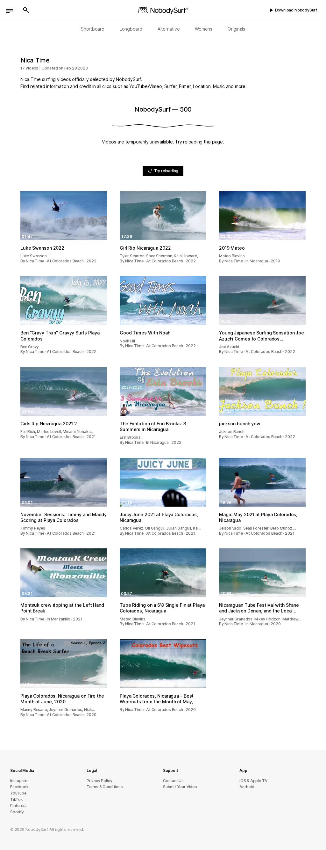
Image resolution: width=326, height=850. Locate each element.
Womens (203, 29)
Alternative (169, 29)
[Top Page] (163, 10)
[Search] (26, 10)
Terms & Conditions (105, 786)
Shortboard (92, 29)
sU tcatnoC (173, 780)
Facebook (19, 786)
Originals (236, 29)
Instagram (19, 780)
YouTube (18, 793)
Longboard (131, 29)
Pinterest (18, 805)
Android (246, 786)
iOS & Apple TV (253, 780)
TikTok (16, 799)
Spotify (17, 812)
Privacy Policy (99, 780)
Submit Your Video (180, 786)
